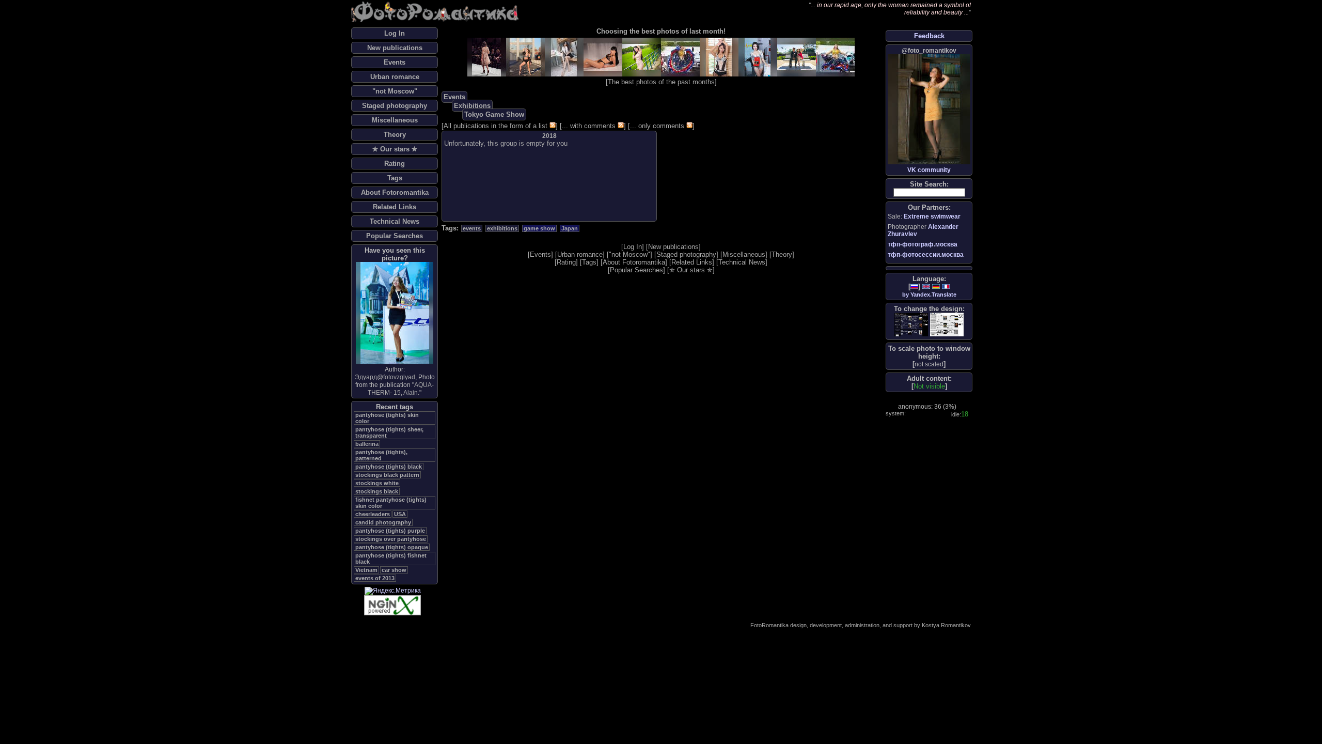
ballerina (367, 444)
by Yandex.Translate (929, 294)
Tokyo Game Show (494, 114)
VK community (929, 170)
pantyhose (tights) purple (390, 531)
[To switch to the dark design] (911, 324)
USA (400, 514)
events (472, 228)
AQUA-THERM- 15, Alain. (401, 388)
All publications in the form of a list (495, 126)
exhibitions (502, 228)
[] (929, 364)
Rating (394, 163)
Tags (394, 178)
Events (394, 62)
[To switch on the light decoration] (947, 324)
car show (394, 570)
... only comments (657, 126)
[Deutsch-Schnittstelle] (936, 286)
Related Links (394, 207)
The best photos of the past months (661, 82)
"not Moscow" (394, 91)
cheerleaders (372, 514)
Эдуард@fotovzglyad (385, 377)
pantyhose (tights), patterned (381, 455)
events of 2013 (375, 578)
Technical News (394, 221)
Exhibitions (472, 106)
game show (539, 228)
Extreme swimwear (932, 216)
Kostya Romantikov (946, 625)
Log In (394, 33)
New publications (394, 48)
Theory (395, 134)
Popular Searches (394, 236)
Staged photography (394, 106)
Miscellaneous (395, 120)
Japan (569, 228)
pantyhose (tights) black (388, 466)
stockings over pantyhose (390, 539)
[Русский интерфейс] (914, 286)
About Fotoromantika (395, 192)
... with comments (589, 126)
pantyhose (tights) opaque (391, 547)
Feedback (929, 36)
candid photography (383, 522)
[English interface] (926, 286)
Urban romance (394, 77)
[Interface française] (946, 286)
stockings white (377, 483)
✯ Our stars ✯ (394, 149)
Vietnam (366, 570)
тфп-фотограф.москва (922, 244)
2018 (549, 136)
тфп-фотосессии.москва (926, 254)
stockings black (376, 491)
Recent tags (394, 407)
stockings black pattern (387, 475)
